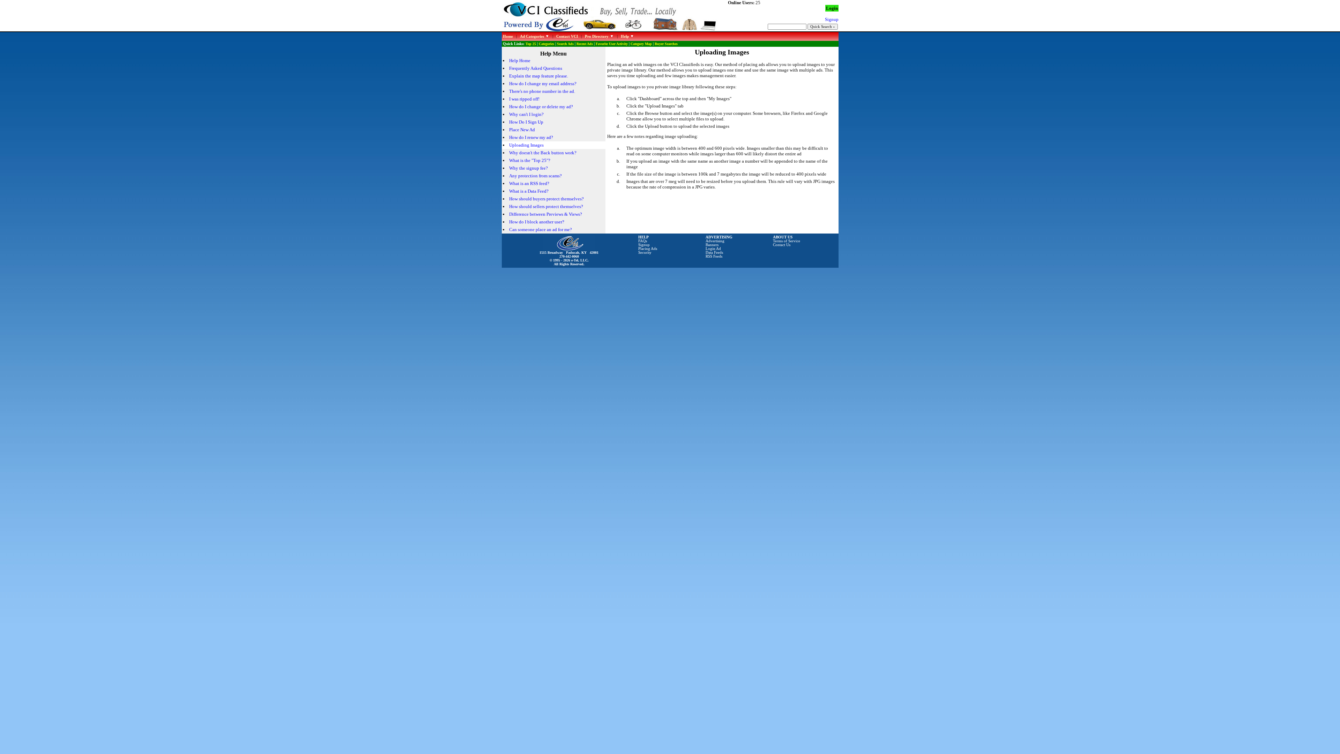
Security (645, 252)
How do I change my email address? (542, 83)
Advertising (715, 241)
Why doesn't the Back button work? (542, 152)
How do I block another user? (536, 221)
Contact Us (781, 245)
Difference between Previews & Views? (545, 214)
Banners (712, 245)
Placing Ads (647, 249)
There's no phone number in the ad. (542, 91)
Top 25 (531, 44)
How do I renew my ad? (531, 137)
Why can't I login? (526, 114)
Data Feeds (714, 252)
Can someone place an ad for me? (540, 229)
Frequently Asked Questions (535, 68)
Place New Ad (522, 129)
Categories (546, 44)
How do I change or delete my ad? (541, 106)
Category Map (641, 44)
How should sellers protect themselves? (546, 206)
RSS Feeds (714, 256)
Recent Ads (584, 44)
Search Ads (565, 44)
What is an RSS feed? (529, 183)
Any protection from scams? (535, 175)
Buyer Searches (666, 44)
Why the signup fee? (528, 168)
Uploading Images (526, 145)
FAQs (642, 241)
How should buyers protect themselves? (546, 198)
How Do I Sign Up (526, 122)
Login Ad (713, 249)
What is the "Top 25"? (529, 160)
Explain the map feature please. (538, 76)
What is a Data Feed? (529, 191)
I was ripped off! (524, 99)
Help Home (519, 60)
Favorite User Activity (612, 44)
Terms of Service (786, 241)
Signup (644, 245)
